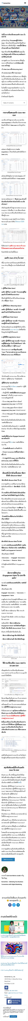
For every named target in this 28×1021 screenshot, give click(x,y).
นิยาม (11, 442)
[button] (25, 2)
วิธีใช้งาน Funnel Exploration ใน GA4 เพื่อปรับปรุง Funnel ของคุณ (12, 957)
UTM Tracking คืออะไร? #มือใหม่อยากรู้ (12, 970)
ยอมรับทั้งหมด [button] (13, 1016)
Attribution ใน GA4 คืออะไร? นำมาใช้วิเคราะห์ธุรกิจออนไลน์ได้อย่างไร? (14, 964)
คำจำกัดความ (13, 386)
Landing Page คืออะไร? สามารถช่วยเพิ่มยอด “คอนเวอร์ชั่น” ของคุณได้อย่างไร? (13, 936)
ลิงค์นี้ (19, 782)
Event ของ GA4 (14, 329)
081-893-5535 (13, 990)
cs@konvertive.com (13, 993)
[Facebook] (6, 987)
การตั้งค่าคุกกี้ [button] (6, 1016)
